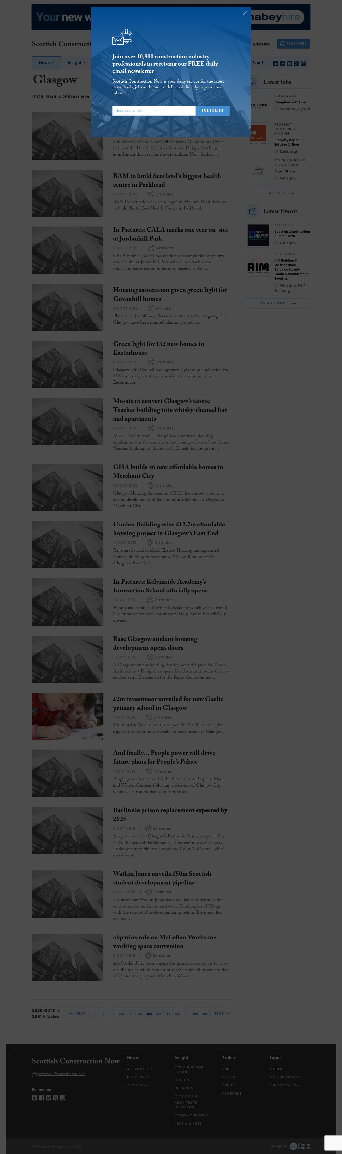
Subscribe (213, 110)
